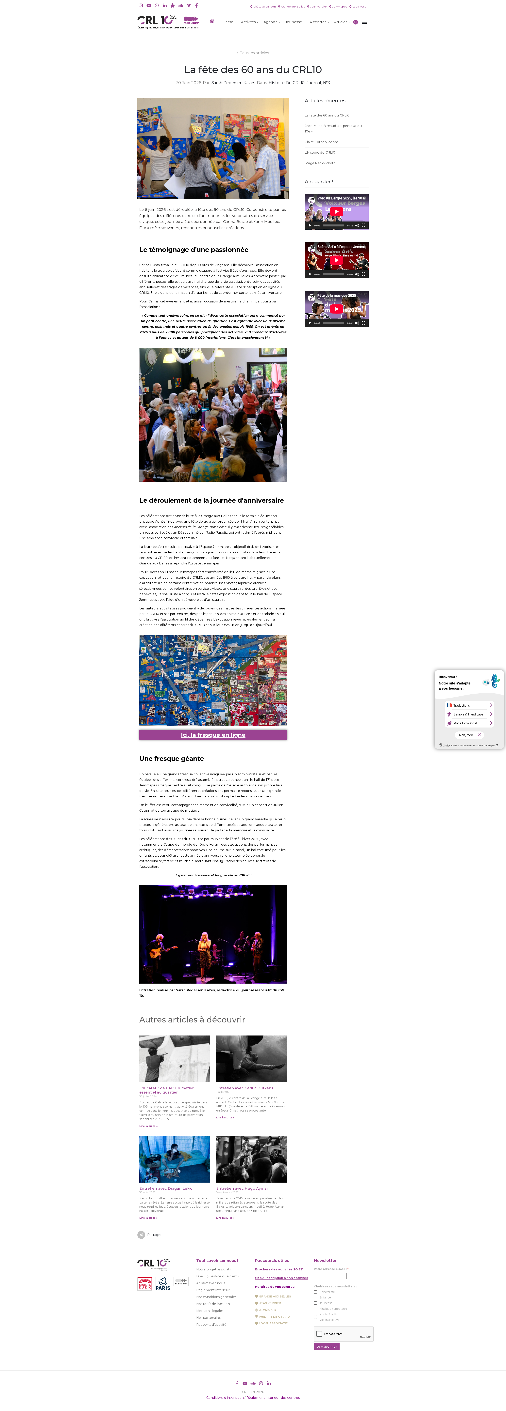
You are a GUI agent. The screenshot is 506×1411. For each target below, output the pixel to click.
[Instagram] (140, 5)
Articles (340, 22)
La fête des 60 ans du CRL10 (327, 115)
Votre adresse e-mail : (331, 1269)
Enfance (325, 1297)
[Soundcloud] (180, 5)
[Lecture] (310, 225)
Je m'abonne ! (327, 1346)
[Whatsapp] (156, 5)
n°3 (326, 83)
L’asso (228, 22)
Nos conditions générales (216, 1297)
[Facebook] (196, 5)
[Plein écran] (363, 225)
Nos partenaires (209, 1318)
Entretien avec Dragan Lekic (165, 1188)
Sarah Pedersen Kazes (233, 83)
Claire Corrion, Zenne (322, 142)
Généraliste (327, 1292)
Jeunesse (293, 22)
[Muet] (357, 225)
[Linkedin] (164, 5)
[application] (337, 212)
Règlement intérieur (213, 1290)
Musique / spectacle (333, 1309)
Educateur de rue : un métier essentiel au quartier (166, 1090)
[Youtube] (148, 5)
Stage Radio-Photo (320, 163)
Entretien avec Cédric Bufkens (244, 1088)
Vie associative (329, 1320)
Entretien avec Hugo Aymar (242, 1188)
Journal (314, 83)
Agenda (271, 22)
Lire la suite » (148, 1126)
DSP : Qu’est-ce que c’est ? (218, 1276)
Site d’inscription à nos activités (281, 1278)
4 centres (318, 22)
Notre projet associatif (214, 1269)
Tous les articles (254, 53)
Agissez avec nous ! (211, 1283)
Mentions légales (210, 1311)
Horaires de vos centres (275, 1287)
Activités (248, 22)
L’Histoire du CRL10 (320, 152)
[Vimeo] (188, 5)
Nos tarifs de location (213, 1304)
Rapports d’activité (211, 1325)
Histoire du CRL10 (287, 83)
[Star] (172, 5)
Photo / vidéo (328, 1314)
